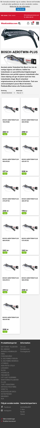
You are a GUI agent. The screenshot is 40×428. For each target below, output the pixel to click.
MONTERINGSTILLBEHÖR (10, 380)
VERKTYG (4, 389)
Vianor (22, 414)
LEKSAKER (4, 368)
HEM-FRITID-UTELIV (8, 366)
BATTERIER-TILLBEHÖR (9, 347)
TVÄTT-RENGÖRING (8, 384)
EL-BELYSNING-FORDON (9, 358)
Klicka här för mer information (20, 6)
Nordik (22, 412)
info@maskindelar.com (32, 15)
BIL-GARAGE (5, 349)
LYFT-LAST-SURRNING (8, 377)
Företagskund (25, 351)
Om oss (23, 347)
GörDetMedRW (25, 407)
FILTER (3, 370)
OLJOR (3, 382)
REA (2, 399)
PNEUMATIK (5, 375)
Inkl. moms (4, 15)
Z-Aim (22, 409)
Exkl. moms (12, 15)
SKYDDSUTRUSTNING (8, 387)
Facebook (7, 407)
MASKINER (5, 396)
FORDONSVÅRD (6, 356)
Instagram (7, 410)
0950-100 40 (29, 17)
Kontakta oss (24, 349)
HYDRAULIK (5, 373)
